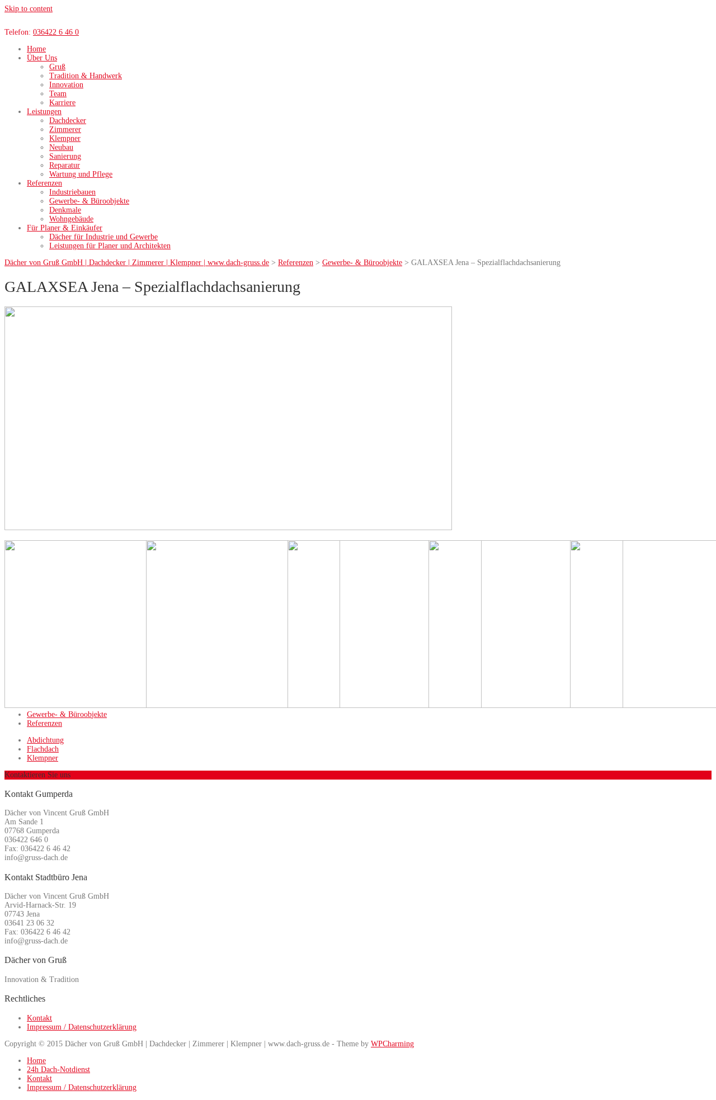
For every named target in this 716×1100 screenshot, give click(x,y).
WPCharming (392, 1044)
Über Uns (42, 58)
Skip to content (28, 8)
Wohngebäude (71, 219)
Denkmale (65, 210)
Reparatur (64, 165)
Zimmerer (65, 129)
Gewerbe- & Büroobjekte (89, 201)
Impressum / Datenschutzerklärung (81, 1027)
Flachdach (43, 749)
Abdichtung (45, 740)
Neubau (61, 147)
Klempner (65, 138)
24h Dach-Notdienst (58, 1069)
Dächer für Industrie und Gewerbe (103, 237)
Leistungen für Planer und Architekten (110, 246)
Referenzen (44, 183)
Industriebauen (72, 192)
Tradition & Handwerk (85, 76)
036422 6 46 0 (56, 32)
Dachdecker (67, 120)
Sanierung (65, 156)
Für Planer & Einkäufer (64, 228)
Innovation (66, 85)
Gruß (57, 67)
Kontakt (39, 1018)
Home (36, 49)
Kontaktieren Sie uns (37, 775)
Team (58, 93)
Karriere (62, 102)
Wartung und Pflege (80, 174)
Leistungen (44, 111)
